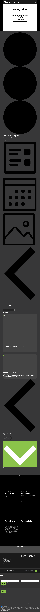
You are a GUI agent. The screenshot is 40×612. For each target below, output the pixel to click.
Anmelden (3, 583)
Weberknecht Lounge (10, 521)
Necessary (3, 601)
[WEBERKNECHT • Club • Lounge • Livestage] (11, 2)
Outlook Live (5, 470)
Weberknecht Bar (25, 493)
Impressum (32, 570)
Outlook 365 (5, 469)
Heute (4, 434)
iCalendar (4, 468)
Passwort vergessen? (4, 585)
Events (26, 570)
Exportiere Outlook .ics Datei (7, 472)
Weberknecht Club (9, 493)
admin (6, 491)
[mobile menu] (35, 2)
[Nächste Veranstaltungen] (4, 301)
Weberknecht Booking (27, 521)
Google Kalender (5, 467)
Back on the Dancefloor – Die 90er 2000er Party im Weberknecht (14, 346)
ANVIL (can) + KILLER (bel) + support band (10, 372)
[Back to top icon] (36, 571)
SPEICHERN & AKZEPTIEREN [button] (5, 610)
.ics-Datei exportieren (6, 471)
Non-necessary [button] (3, 605)
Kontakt (29, 570)
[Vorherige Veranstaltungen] (20, 300)
